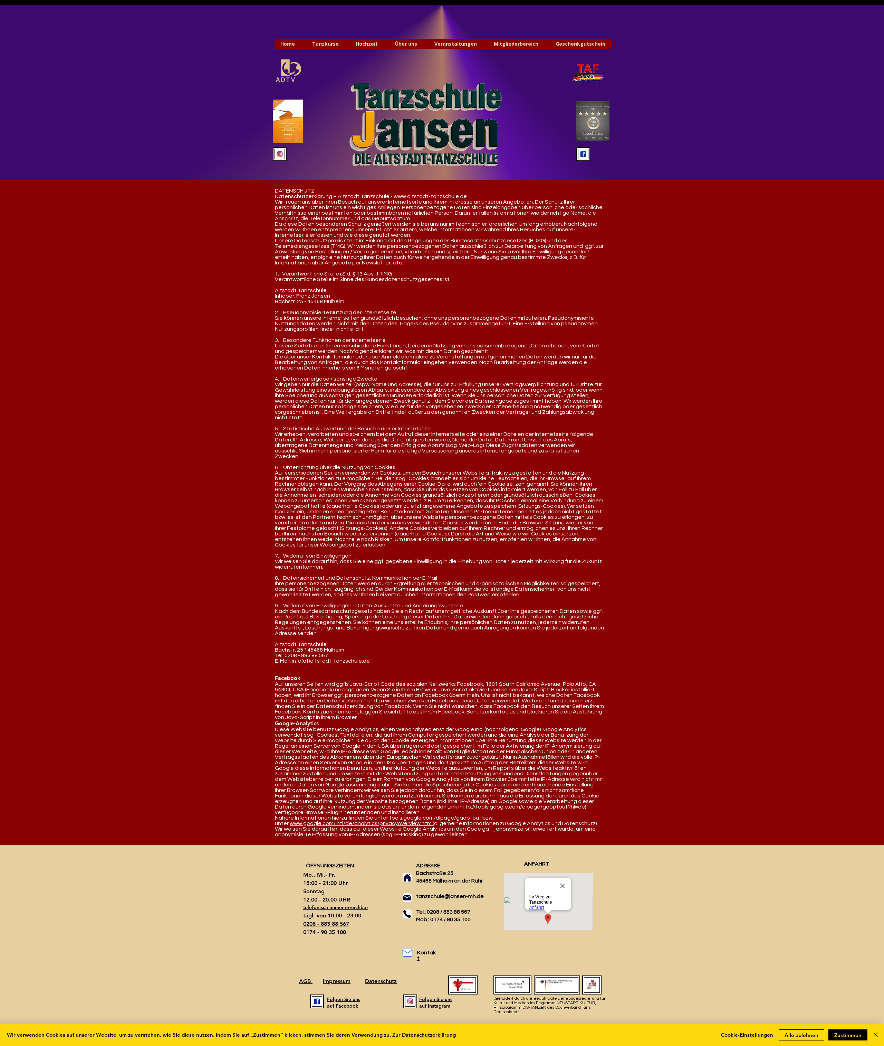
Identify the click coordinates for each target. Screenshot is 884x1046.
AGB (306, 981)
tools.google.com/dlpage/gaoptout (435, 818)
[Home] (407, 877)
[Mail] (407, 897)
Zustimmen (848, 1035)
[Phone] (407, 913)
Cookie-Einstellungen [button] (747, 1034)
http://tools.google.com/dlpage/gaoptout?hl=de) (523, 807)
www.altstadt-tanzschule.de (430, 196)
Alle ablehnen (801, 1035)
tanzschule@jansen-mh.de (450, 896)
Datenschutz (381, 981)
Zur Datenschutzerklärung (424, 1034)
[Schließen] (876, 1034)
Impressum (336, 981)
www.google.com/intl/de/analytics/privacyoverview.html (361, 823)
